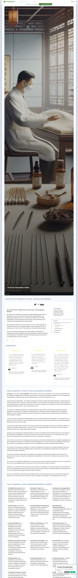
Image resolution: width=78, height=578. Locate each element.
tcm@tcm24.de (58, 330)
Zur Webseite (57, 332)
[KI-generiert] (39, 302)
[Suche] (34, 1)
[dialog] (66, 569)
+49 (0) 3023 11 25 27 (59, 328)
